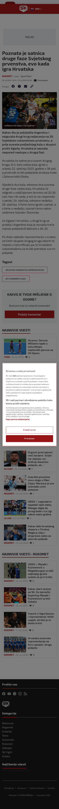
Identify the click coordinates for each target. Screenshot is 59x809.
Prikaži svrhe (29, 430)
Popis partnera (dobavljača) (18, 419)
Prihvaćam (29, 438)
